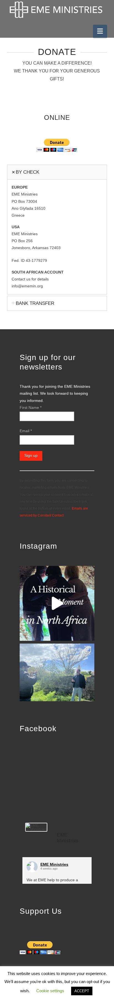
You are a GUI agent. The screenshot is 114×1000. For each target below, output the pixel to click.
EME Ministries (54, 864)
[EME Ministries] (36, 827)
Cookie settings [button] (50, 990)
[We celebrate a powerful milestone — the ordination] (57, 603)
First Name (31, 407)
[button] (100, 31)
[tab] (57, 172)
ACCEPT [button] (81, 991)
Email (26, 431)
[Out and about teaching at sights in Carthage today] (57, 681)
